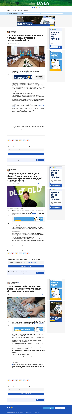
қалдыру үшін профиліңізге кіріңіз (31, 149)
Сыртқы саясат (19, 10)
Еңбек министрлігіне (39, 323)
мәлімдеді (34, 213)
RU (58, 7)
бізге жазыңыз (25, 245)
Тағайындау (25, 10)
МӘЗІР (11, 7)
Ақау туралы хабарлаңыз (48, 408)
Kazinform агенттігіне (23, 72)
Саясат (8, 10)
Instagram (40, 272)
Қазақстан (14, 10)
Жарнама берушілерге (60, 408)
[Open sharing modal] (8, 79)
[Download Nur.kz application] (36, 3)
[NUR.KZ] (36, 8)
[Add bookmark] (9, 82)
